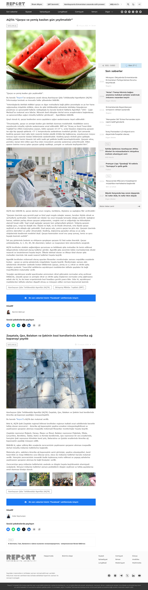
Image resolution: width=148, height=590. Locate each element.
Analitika (135, 559)
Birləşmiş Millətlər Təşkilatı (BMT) (69, 287)
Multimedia (136, 563)
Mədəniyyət (120, 563)
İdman (117, 559)
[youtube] (140, 12)
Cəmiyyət (119, 556)
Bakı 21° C (132, 65)
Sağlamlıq (12, 26)
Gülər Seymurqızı (19, 516)
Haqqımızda (48, 556)
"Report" (20, 419)
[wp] (13, 325)
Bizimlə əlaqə (67, 556)
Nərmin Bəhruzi (18, 312)
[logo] (15, 4)
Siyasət (101, 556)
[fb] (122, 12)
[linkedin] (137, 12)
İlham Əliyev (37, 4)
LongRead (102, 563)
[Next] (120, 4)
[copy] (39, 325)
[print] (34, 325)
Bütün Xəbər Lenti (107, 206)
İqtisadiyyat (102, 559)
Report (20, 98)
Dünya (134, 556)
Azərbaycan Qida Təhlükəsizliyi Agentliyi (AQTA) (29, 287)
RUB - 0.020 (110, 65)
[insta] (125, 12)
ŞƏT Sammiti (53, 4)
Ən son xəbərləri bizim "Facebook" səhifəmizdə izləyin (53, 298)
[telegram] (129, 12)
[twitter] (133, 12)
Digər (107, 12)
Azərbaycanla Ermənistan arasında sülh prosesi (84, 4)
